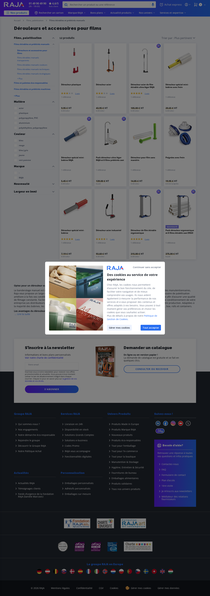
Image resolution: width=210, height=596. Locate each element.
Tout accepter (151, 327)
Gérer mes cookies (119, 327)
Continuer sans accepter (147, 267)
